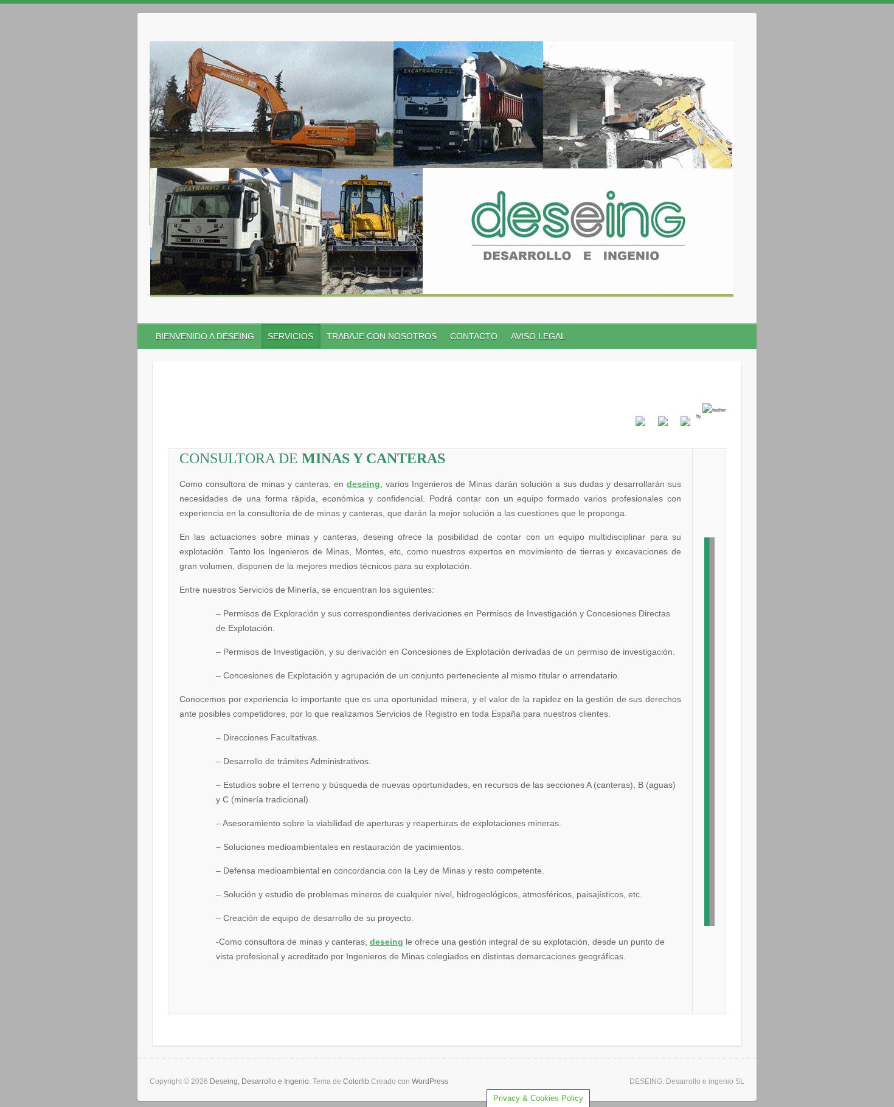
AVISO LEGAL (538, 336)
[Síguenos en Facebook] (635, 426)
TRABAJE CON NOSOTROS (382, 336)
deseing (363, 484)
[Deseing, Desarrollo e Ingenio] (441, 171)
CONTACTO (473, 336)
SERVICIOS (290, 336)
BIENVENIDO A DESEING (205, 336)
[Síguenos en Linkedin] (680, 426)
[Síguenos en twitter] (658, 426)
